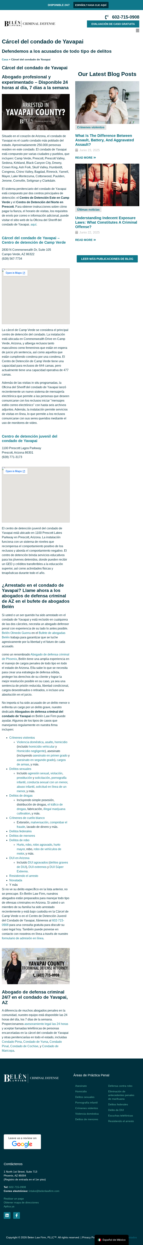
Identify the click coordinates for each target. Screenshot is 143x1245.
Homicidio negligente (31, 751)
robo (28, 844)
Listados (132, 1237)
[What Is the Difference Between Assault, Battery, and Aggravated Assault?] (107, 122)
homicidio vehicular (42, 746)
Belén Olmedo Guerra (16, 632)
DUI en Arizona (19, 858)
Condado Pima (12, 1041)
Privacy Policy (90, 1237)
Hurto (20, 844)
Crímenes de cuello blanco (27, 817)
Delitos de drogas (21, 795)
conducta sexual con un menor (47, 782)
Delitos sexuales (20, 768)
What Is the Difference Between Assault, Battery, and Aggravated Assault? (104, 140)
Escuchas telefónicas (120, 1115)
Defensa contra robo (120, 1085)
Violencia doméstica (30, 742)
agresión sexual (38, 773)
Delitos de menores (22, 835)
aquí (33, 224)
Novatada (15, 880)
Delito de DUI (116, 1109)
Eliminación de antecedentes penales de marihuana (121, 1095)
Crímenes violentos (90, 127)
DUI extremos (37, 867)
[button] (99, 30)
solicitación (42, 777)
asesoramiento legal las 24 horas (46, 1023)
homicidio (61, 742)
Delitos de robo (19, 840)
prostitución (24, 777)
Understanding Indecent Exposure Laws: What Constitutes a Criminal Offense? (106, 222)
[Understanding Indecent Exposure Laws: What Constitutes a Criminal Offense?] (107, 205)
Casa (5, 59)
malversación (39, 822)
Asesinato (81, 1085)
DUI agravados (38, 862)
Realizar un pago (14, 1198)
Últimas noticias (88, 209)
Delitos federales (20, 831)
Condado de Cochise (24, 1046)
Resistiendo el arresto (23, 875)
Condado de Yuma (35, 1041)
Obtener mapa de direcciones (21, 1202)
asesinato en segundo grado (35, 760)
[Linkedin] (7, 1215)
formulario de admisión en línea (22, 938)
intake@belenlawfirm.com (44, 1190)
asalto (49, 742)
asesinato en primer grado (50, 755)
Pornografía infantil (86, 1102)
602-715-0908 (17, 1187)
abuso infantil (25, 786)
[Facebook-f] (16, 1215)
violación (56, 773)
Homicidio (81, 1091)
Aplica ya (9, 1206)
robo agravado (42, 844)
